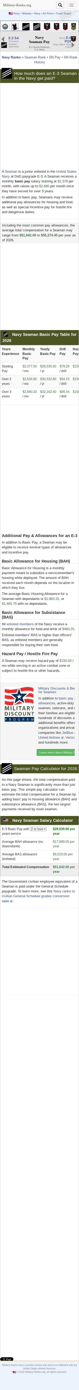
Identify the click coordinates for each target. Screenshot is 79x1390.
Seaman (11, 171)
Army (16, 13)
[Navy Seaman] (36, 26)
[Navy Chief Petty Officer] (73, 26)
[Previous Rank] (3, 39)
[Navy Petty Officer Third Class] (47, 26)
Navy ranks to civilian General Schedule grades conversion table (38, 896)
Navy (37, 13)
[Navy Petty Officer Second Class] (56, 26)
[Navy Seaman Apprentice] (25, 26)
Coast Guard (63, 13)
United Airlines (49, 737)
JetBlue (68, 733)
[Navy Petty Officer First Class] (65, 26)
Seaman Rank (35, 57)
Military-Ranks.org (17, 5)
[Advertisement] (39, 126)
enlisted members (20, 624)
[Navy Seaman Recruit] (15, 26)
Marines (27, 13)
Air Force (48, 13)
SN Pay (55, 57)
